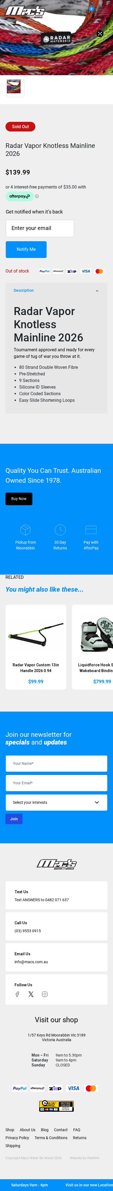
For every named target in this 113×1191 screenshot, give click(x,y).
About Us (27, 1130)
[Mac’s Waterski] (24, 11)
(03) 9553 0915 (28, 931)
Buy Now (19, 498)
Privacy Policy (17, 1138)
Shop (9, 1130)
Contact (61, 1130)
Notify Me (26, 249)
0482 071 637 (57, 900)
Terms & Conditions (51, 1138)
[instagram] (44, 994)
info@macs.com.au (31, 962)
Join (14, 819)
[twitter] (31, 994)
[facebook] (17, 994)
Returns (79, 1138)
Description (24, 290)
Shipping (12, 1146)
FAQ (76, 1130)
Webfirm (93, 1158)
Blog (45, 1130)
